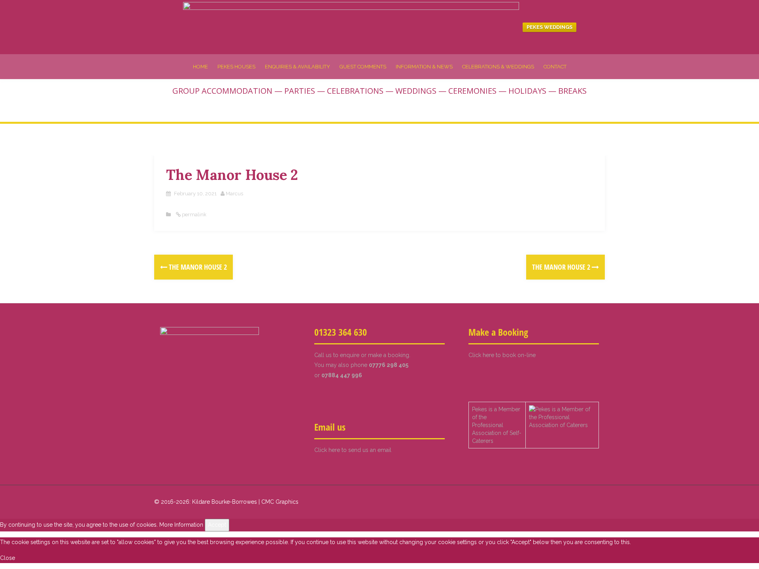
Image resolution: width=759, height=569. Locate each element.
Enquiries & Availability (297, 67)
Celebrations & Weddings (498, 67)
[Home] (351, 26)
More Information (181, 525)
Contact (555, 67)
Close (7, 558)
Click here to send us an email (352, 450)
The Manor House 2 (197, 267)
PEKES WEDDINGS (549, 27)
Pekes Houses (236, 67)
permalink (193, 214)
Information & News (424, 67)
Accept (217, 525)
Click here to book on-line (502, 355)
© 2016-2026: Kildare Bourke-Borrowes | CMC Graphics (226, 502)
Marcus (234, 194)
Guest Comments (363, 67)
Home (200, 67)
